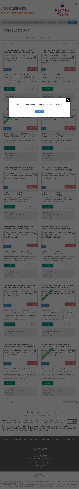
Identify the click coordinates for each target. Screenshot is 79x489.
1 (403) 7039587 (9, 157)
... (46, 412)
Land (16, 38)
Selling (46, 439)
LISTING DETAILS (9, 89)
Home (6, 439)
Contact (70, 439)
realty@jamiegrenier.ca (39, 458)
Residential (25, 38)
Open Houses (44, 38)
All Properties (7, 38)
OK (39, 111)
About (58, 439)
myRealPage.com (39, 476)
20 (52, 412)
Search (73, 22)
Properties (20, 439)
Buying (34, 439)
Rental (34, 38)
